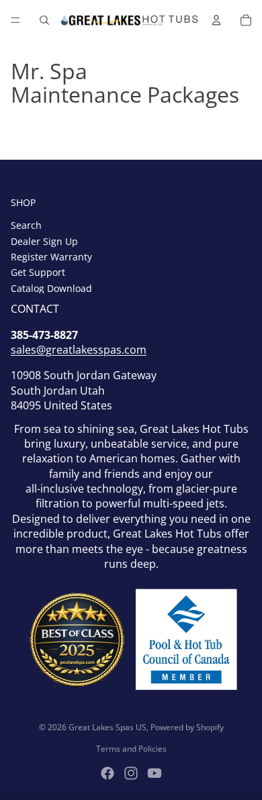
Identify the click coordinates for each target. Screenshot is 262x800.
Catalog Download (51, 288)
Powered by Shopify (187, 727)
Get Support (38, 272)
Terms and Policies (131, 748)
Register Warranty (51, 256)
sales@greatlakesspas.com (78, 349)
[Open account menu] (216, 20)
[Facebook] (107, 773)
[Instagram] (131, 773)
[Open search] (44, 20)
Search (26, 225)
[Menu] (15, 20)
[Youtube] (154, 773)
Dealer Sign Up (44, 241)
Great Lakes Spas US (107, 727)
